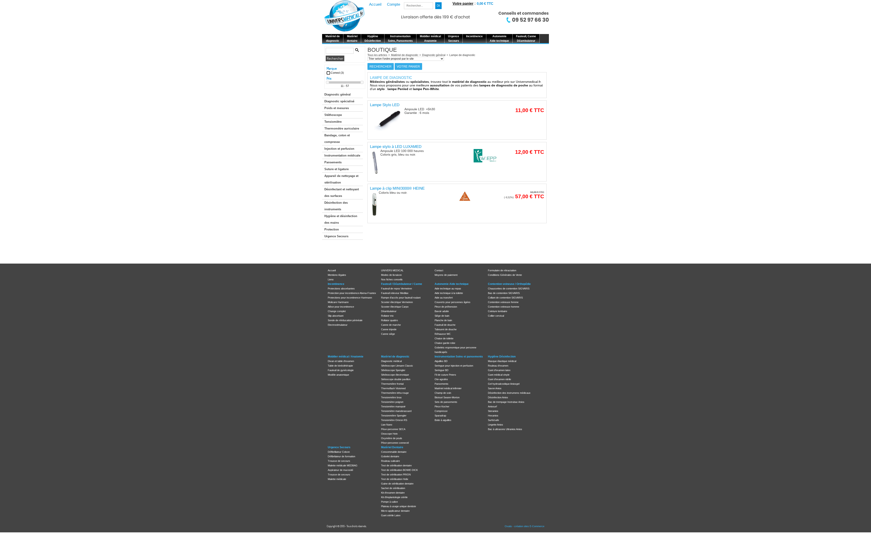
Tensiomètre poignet (392, 402)
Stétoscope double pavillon (395, 379)
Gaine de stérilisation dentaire (397, 483)
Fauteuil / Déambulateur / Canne (401, 284)
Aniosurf (492, 406)
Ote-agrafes (441, 379)
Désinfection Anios (498, 397)
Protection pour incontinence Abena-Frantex (352, 293)
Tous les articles (377, 55)
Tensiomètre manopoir (393, 406)
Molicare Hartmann (338, 302)
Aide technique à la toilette (449, 293)
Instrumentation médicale (342, 155)
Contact (439, 270)
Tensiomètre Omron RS (394, 420)
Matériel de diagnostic (404, 55)
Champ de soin (443, 393)
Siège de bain (442, 315)
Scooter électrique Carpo (395, 306)
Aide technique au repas (448, 288)
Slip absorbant (335, 315)
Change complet (337, 311)
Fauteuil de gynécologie (341, 370)
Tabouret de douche (446, 329)
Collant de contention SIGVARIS (505, 297)
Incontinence (336, 284)
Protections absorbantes (341, 288)
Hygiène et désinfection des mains (340, 219)
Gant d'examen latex (499, 370)
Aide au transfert (444, 297)
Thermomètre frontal (392, 383)
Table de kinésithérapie (340, 365)
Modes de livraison (391, 275)
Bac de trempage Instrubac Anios (506, 402)
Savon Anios (495, 388)
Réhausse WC (443, 334)
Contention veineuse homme (503, 306)
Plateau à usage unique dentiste (398, 506)
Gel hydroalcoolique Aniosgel (503, 383)
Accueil (332, 270)
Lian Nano (386, 424)
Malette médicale (337, 479)
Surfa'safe (493, 420)
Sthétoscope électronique (395, 374)
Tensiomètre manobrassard (396, 411)
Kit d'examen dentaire (393, 492)
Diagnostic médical (391, 361)
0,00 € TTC (485, 3)
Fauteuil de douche (445, 324)
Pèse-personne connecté (395, 442)
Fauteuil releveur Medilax (395, 293)
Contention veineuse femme (503, 302)
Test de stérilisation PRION (396, 474)
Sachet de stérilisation (393, 488)
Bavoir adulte (442, 311)
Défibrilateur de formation (341, 456)
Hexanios (493, 415)
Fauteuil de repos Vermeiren (396, 288)
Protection (331, 229)
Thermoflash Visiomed (393, 388)
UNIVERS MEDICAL (392, 270)
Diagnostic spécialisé (339, 101)
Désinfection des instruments (336, 206)
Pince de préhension (446, 306)
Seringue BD (441, 370)
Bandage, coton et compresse (337, 139)
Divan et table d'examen (341, 361)
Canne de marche (391, 324)
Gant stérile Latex (391, 515)
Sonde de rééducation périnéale (345, 320)
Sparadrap (440, 415)
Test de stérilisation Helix (394, 479)
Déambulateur (388, 311)
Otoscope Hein (389, 433)
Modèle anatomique (338, 374)
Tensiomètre (333, 121)
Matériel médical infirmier (448, 388)
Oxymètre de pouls (391, 438)
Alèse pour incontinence (341, 306)
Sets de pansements (446, 402)
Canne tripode (388, 329)
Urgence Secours (336, 236)
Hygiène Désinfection (502, 356)
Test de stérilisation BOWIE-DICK (399, 470)
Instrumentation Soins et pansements (459, 356)
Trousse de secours (339, 461)
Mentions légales (337, 275)
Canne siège (388, 334)
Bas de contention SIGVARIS (504, 293)
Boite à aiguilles (443, 420)
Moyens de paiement (446, 275)
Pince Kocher (442, 406)
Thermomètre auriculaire (341, 128)
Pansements (333, 162)
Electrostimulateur (337, 324)
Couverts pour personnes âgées (452, 302)
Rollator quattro (389, 320)
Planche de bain (443, 320)
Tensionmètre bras (391, 397)
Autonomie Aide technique (452, 284)
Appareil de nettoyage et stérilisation (341, 179)
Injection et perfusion (339, 148)
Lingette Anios (495, 424)
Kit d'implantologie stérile (394, 497)
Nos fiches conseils (392, 279)
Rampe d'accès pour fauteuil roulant (401, 297)
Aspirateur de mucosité (340, 470)
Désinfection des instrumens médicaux (509, 393)
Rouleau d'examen (498, 365)
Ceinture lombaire (497, 311)
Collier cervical (496, 315)
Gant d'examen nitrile (499, 379)
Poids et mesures (336, 108)
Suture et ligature (336, 169)
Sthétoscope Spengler (393, 370)
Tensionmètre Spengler (393, 415)
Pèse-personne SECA (393, 429)
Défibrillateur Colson (339, 451)
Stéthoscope (333, 115)
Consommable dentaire (393, 451)
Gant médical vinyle (498, 374)
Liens (331, 279)
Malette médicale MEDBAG (342, 465)
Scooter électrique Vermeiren (397, 302)
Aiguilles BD (441, 361)
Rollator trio (387, 315)
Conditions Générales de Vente (505, 275)
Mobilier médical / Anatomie (345, 356)
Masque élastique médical (502, 361)
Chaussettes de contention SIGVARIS (508, 288)
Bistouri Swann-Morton (447, 397)
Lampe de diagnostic (462, 55)
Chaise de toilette (444, 338)
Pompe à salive (389, 501)
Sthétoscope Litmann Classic (397, 365)
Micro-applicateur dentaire (395, 510)
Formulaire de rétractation (502, 270)
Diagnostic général (337, 94)
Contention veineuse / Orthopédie (509, 284)
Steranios (493, 411)
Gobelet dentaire (390, 456)
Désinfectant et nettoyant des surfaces (341, 193)
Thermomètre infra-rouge (395, 393)
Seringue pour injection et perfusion (454, 365)
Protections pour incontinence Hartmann (350, 297)
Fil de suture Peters (445, 374)
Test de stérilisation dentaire (396, 465)
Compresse (441, 411)
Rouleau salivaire (390, 461)
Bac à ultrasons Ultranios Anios (505, 429)
